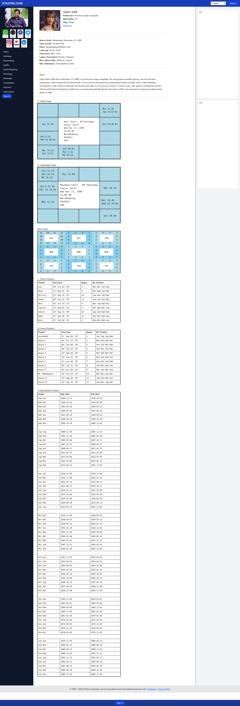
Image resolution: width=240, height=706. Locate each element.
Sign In (233, 3)
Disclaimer (152, 689)
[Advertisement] (218, 55)
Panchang (7, 74)
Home (6, 52)
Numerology (8, 60)
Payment (7, 87)
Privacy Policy (164, 689)
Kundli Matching (10, 69)
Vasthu (6, 65)
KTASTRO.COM (12, 3)
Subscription (8, 92)
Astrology (7, 56)
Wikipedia (67, 25)
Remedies (7, 78)
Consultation (8, 83)
